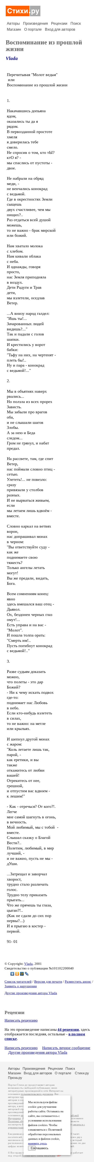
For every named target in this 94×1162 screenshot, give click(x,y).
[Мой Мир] (22, 974)
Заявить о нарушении (21, 986)
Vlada (12, 58)
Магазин (14, 29)
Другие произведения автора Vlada (31, 993)
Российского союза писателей (38, 1155)
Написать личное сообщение (66, 1048)
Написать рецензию (21, 1020)
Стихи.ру (82, 1073)
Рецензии (59, 23)
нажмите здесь (37, 1143)
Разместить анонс (78, 981)
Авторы (13, 23)
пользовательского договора (37, 1094)
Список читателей (18, 981)
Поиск (75, 23)
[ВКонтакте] (12, 974)
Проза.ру (15, 1078)
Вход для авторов (60, 29)
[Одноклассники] (17, 974)
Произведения (35, 23)
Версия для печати (48, 981)
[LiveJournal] (26, 974)
